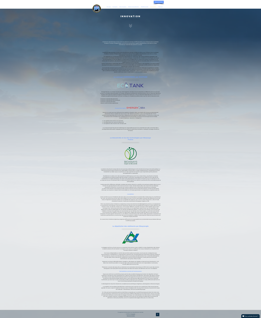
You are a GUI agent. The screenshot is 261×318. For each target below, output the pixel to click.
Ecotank (133, 314)
